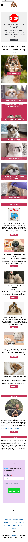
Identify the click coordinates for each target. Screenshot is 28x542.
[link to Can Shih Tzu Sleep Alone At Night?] (14, 368)
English (5, 0)
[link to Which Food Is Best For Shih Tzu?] (14, 214)
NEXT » (24, 391)
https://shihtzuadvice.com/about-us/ (10, 428)
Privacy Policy (8, 519)
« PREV (4, 391)
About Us (14, 431)
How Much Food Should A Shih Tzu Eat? (14, 347)
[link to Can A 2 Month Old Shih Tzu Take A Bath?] (14, 245)
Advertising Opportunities (10, 525)
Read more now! (14, 73)
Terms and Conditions (18, 519)
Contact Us (21, 525)
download (6, 468)
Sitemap (14, 528)
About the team (13, 522)
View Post (14, 234)
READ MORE (14, 39)
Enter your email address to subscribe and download (13, 475)
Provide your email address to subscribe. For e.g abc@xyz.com (12, 484)
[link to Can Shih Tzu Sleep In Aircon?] (14, 308)
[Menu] (2, 5)
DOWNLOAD (14, 492)
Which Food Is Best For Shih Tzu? (14, 223)
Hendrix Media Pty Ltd (14, 535)
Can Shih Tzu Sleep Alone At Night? (14, 376)
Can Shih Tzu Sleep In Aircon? (14, 317)
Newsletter (21, 522)
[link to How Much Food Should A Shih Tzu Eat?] (14, 338)
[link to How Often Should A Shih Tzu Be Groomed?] (14, 277)
